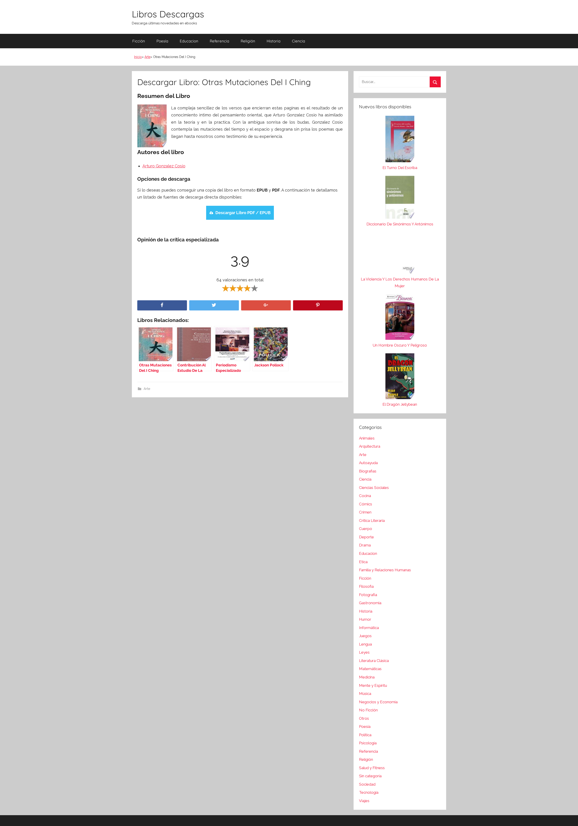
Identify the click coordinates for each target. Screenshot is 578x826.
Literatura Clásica (374, 660)
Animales (367, 438)
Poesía (162, 41)
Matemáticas (370, 668)
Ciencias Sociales (374, 487)
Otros (364, 718)
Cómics (365, 504)
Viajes (364, 800)
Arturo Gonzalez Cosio (163, 166)
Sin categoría (370, 776)
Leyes (364, 652)
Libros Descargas (168, 14)
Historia (273, 41)
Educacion (189, 41)
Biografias (367, 471)
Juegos (365, 636)
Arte (147, 57)
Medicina (367, 677)
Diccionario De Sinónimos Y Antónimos (399, 224)
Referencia (219, 41)
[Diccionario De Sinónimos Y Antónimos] (400, 198)
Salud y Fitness (372, 768)
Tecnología (368, 792)
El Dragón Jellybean (399, 404)
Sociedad (367, 784)
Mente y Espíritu (373, 685)
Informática (369, 627)
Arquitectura (369, 446)
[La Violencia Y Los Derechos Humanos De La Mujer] (400, 254)
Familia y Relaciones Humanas (385, 570)
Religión (248, 41)
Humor (365, 619)
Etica (363, 562)
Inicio (138, 57)
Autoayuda (368, 462)
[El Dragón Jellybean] (400, 377)
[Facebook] (162, 305)
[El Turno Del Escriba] (400, 140)
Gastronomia (370, 603)
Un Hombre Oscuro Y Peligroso (400, 345)
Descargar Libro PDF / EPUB (242, 212)
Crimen (365, 512)
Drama (365, 545)
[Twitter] (214, 305)
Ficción (138, 41)
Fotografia (368, 594)
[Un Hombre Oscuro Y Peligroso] (400, 318)
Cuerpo (365, 528)
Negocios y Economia (378, 702)
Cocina (365, 495)
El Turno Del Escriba (399, 167)
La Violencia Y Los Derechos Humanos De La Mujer (400, 282)
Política (365, 735)
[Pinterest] (318, 305)
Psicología (368, 743)
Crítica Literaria (372, 520)
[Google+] (266, 305)
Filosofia (366, 586)
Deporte (366, 537)
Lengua (365, 644)
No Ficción (368, 710)
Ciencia (298, 41)
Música (365, 693)
